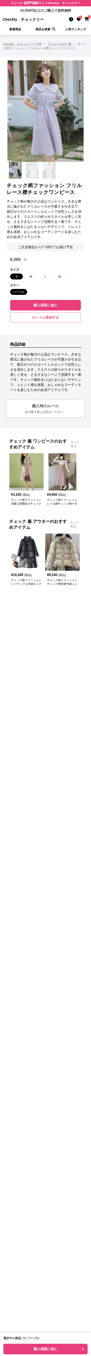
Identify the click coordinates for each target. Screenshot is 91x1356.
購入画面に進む (45, 305)
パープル (19, 292)
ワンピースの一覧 (60, 44)
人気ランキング (75, 29)
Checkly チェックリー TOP (22, 44)
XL (60, 276)
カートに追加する (45, 317)
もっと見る (75, 444)
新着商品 (15, 29)
